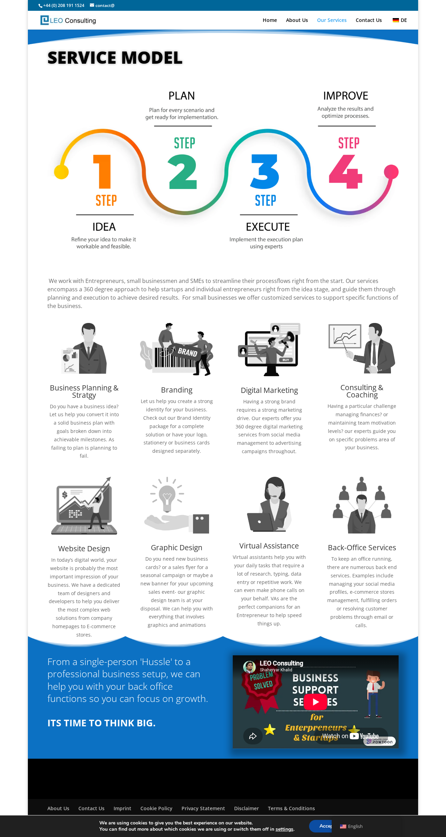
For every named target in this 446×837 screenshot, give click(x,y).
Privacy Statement (203, 808)
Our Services (332, 20)
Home (270, 20)
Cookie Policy (156, 808)
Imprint (122, 808)
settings (284, 829)
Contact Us (369, 20)
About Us (297, 20)
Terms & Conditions (291, 808)
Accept (327, 826)
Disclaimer (246, 808)
